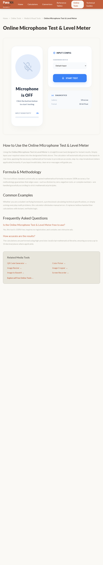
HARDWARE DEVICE (60, 60)
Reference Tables (61, 4)
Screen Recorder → (60, 272)
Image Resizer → (14, 268)
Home (20, 4)
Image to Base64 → (15, 272)
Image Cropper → (60, 268)
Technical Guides (90, 4)
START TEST (72, 78)
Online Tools (76, 4)
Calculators (33, 4)
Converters (47, 4)
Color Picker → (59, 263)
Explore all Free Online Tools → (20, 278)
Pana (8, 2)
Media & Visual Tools (32, 18)
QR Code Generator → (17, 263)
